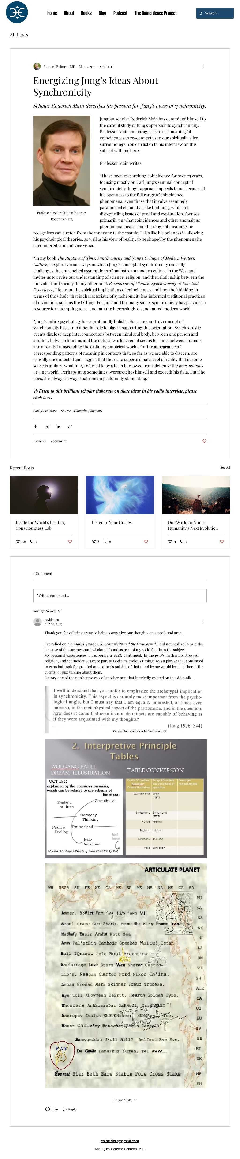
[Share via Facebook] (35, 426)
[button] (86, 13)
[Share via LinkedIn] (58, 426)
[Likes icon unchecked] (48, 1109)
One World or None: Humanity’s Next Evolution (193, 525)
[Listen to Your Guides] (120, 495)
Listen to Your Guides (112, 522)
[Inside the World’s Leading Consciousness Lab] (44, 495)
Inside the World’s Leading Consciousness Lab (40, 525)
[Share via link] (70, 426)
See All (225, 467)
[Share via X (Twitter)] (47, 426)
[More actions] (204, 66)
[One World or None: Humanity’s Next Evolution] (196, 495)
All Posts (19, 34)
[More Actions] (204, 622)
